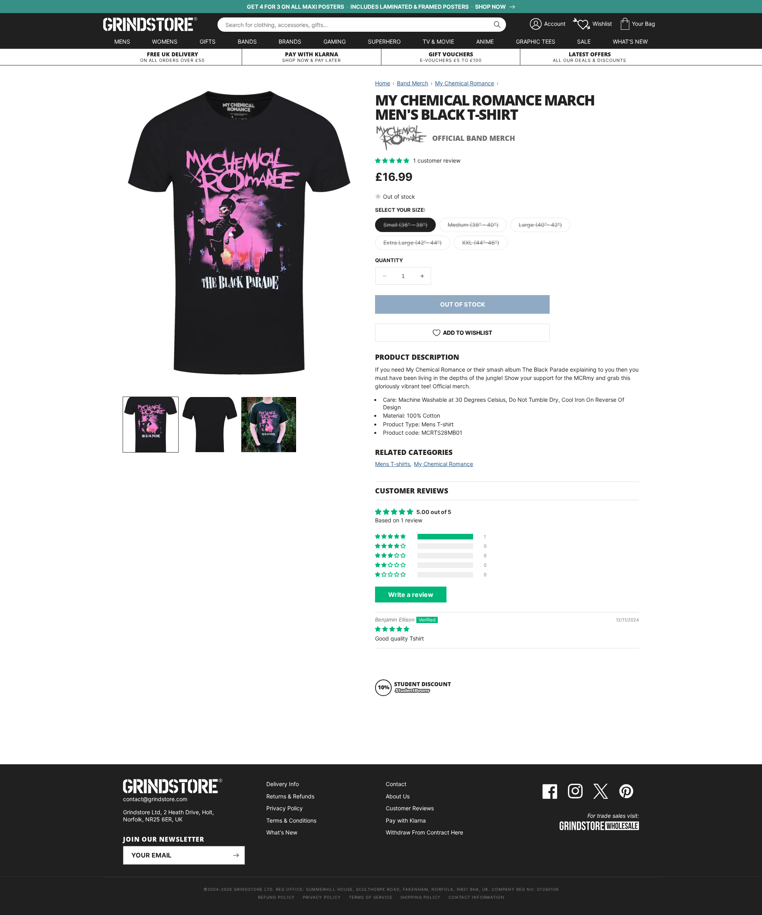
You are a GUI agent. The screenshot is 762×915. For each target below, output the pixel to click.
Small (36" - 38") (409, 226)
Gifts (208, 41)
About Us (398, 796)
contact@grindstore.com (155, 799)
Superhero (384, 41)
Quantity (389, 260)
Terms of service (371, 897)
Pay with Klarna (406, 820)
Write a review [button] (410, 594)
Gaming (334, 41)
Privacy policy (322, 897)
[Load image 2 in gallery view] (209, 424)
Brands (290, 41)
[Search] (497, 24)
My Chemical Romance (443, 463)
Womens (164, 41)
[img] (392, 628)
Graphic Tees (535, 41)
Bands (247, 41)
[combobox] (361, 24)
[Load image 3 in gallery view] (268, 424)
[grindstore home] (184, 787)
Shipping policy (420, 897)
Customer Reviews (410, 808)
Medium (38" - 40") (477, 226)
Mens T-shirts (392, 463)
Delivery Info (282, 784)
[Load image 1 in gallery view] (150, 424)
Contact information (476, 897)
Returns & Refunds (290, 796)
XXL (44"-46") (485, 244)
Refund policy (276, 897)
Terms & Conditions (291, 820)
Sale (584, 41)
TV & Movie (438, 41)
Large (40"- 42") (544, 226)
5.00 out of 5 (433, 511)
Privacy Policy (284, 808)
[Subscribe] (235, 855)
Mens (122, 41)
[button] (638, 24)
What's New (630, 41)
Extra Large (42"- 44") (416, 244)
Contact (396, 784)
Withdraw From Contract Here (424, 832)
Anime (485, 41)
